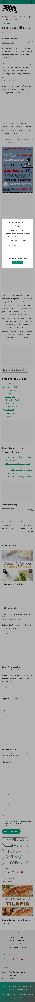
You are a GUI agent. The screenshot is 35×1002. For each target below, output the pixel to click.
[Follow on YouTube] (22, 872)
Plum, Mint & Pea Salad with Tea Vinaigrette (8, 523)
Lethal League (11, 406)
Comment (7, 762)
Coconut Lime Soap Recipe (14, 584)
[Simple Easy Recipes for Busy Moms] (17, 839)
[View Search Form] (31, 2)
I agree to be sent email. (18, 258)
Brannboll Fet (11, 387)
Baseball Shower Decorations (17, 467)
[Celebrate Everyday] (17, 845)
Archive (11, 990)
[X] (7, 2)
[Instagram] (11, 2)
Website (6, 815)
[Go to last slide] (4, 571)
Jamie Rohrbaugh (10, 667)
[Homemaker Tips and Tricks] (17, 851)
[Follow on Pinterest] (13, 872)
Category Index (8, 878)
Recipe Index (7, 882)
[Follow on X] (8, 872)
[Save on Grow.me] (16, 42)
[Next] (30, 571)
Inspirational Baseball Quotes (17, 464)
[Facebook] (3, 2)
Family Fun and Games (10, 17)
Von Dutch (9, 410)
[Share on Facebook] (8, 42)
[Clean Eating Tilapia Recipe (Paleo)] (17, 900)
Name (6, 795)
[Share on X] (12, 42)
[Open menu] (31, 8)
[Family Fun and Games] (17, 857)
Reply (6, 633)
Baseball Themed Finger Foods (18, 477)
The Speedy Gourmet (10, 979)
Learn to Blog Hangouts (12, 975)
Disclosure (16, 986)
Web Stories (27, 986)
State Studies (17, 944)
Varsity (8, 416)
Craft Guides (24, 17)
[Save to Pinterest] (4, 42)
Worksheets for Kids (17, 947)
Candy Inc (9, 384)
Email (6, 805)
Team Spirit (10, 397)
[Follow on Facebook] (4, 872)
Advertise (6, 986)
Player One (10, 413)
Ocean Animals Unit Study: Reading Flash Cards (27, 525)
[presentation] (17, 565)
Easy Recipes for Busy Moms (13, 972)
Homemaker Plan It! (17, 937)
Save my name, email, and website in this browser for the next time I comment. (18, 823)
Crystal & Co (8, 698)
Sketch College (11, 403)
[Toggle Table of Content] (24, 369)
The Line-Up (10, 390)
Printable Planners (17, 940)
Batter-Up (9, 393)
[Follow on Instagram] (18, 872)
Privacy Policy (21, 990)
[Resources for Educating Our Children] (17, 863)
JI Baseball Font (12, 400)
